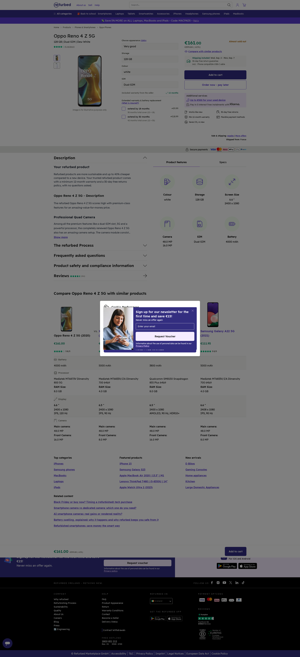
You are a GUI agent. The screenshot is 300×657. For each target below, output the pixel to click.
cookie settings (125, 323)
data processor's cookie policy (144, 326)
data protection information (172, 323)
